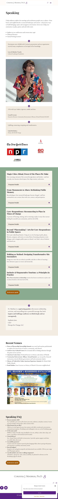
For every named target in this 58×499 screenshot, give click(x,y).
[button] (55, 486)
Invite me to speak (12, 292)
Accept (39, 492)
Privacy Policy (36, 496)
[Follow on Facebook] (2, 488)
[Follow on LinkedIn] (6, 488)
